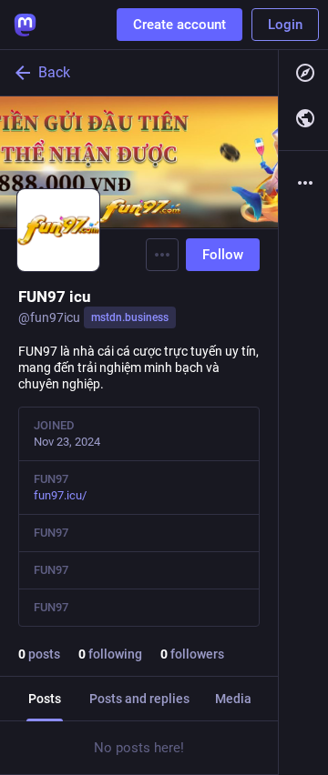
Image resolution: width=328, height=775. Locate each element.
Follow (222, 255)
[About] (303, 183)
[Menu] (162, 254)
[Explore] (303, 73)
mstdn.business (130, 317)
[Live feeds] (303, 118)
